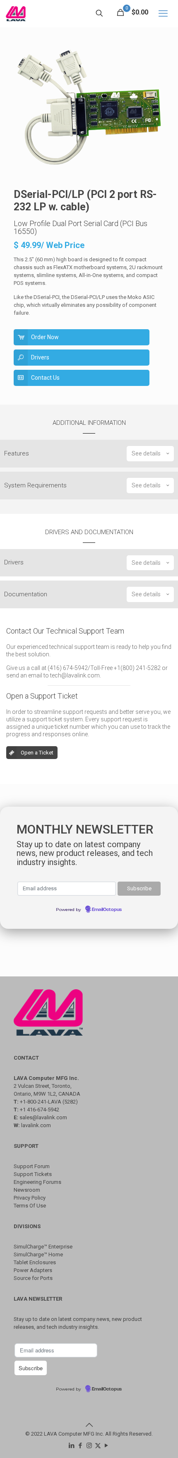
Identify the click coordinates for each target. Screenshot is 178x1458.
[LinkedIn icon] (72, 1445)
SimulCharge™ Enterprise (43, 1247)
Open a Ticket (37, 752)
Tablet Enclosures (35, 1262)
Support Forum (32, 1166)
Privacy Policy (30, 1198)
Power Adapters (33, 1270)
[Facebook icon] (80, 1445)
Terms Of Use (30, 1206)
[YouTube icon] (106, 1445)
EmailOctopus (107, 910)
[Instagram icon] (89, 1445)
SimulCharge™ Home (38, 1254)
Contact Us (45, 377)
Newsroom (27, 1190)
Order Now (45, 337)
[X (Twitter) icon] (98, 1445)
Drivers (40, 357)
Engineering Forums (37, 1182)
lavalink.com (36, 1125)
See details (146, 453)
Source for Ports (33, 1278)
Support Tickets (33, 1174)
